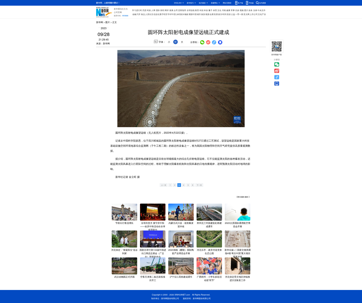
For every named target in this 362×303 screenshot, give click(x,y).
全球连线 (191, 10)
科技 (201, 10)
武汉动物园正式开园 (124, 276)
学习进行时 (137, 10)
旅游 (203, 14)
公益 (233, 14)
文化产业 (262, 14)
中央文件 (261, 10)
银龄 (186, 14)
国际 (158, 10)
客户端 (240, 3)
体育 (215, 10)
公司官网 (118, 12)
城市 (199, 14)
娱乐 (220, 14)
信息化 (156, 14)
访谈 (237, 10)
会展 (212, 14)
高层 (144, 10)
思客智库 (182, 10)
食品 (143, 14)
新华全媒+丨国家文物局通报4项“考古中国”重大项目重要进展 (238, 253)
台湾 (176, 10)
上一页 (163, 185)
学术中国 (172, 14)
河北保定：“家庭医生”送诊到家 (124, 251)
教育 (197, 10)
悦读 (229, 14)
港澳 (171, 10)
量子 (210, 10)
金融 (134, 14)
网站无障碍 (227, 3)
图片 (246, 10)
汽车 (139, 14)
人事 (153, 10)
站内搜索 (262, 3)
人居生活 (149, 14)
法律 (255, 10)
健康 (228, 10)
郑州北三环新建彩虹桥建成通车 (209, 224)
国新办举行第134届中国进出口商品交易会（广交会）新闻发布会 (153, 253)
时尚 (224, 14)
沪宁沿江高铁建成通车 (181, 276)
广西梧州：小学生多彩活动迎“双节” (209, 278)
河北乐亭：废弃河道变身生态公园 (209, 251)
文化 (219, 10)
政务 (251, 10)
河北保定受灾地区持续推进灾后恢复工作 (237, 278)
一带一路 (239, 14)
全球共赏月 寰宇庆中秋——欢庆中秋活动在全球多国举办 (152, 226)
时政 (149, 10)
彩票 (216, 14)
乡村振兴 (180, 14)
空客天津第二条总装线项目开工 (152, 278)
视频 (242, 10)
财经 (162, 10)
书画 (224, 10)
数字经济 (164, 14)
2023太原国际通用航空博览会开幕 (237, 224)
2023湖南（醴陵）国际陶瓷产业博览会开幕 (181, 251)
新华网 (99, 22)
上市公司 (254, 14)
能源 (207, 14)
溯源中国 (193, 14)
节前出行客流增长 (124, 223)
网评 (167, 10)
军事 (233, 10)
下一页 (199, 185)
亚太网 (246, 14)
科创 (206, 10)
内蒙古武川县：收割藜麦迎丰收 (181, 224)
